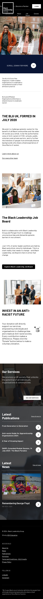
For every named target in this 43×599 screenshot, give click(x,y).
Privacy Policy (6, 562)
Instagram (5, 578)
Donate (36, 14)
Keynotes (5, 556)
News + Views (19, 15)
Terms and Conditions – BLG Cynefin (14, 559)
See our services (32, 398)
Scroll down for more (17, 65)
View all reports (36, 416)
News (4, 551)
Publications (6, 554)
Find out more (33, 100)
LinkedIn (5, 575)
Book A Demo (34, 82)
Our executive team (10, 158)
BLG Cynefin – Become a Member (17, 6)
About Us (5, 548)
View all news (37, 465)
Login (36, 6)
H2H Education (12, 535)
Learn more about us (10, 153)
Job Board (28, 14)
